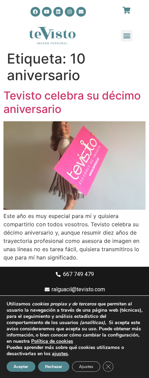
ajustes (60, 354)
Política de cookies (52, 341)
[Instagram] (69, 12)
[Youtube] (47, 12)
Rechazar (53, 366)
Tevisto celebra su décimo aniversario (72, 102)
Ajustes (86, 366)
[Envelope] (81, 12)
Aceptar (21, 366)
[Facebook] (35, 12)
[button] (126, 35)
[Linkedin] (58, 12)
